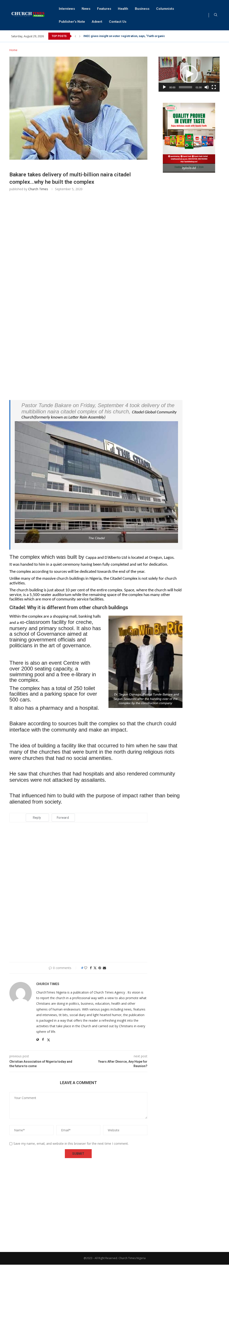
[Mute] (206, 87)
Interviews (67, 9)
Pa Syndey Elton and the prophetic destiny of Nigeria (119, 36)
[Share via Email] (104, 968)
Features (104, 9)
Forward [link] (63, 817)
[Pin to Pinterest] (99, 968)
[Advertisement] (78, 253)
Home (13, 50)
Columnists (165, 9)
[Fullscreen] (214, 87)
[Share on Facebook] (91, 968)
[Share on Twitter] (95, 968)
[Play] (164, 87)
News (86, 9)
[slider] (185, 87)
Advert (97, 22)
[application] (189, 74)
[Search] (215, 15)
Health (123, 9)
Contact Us (117, 22)
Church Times (38, 189)
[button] (75, 36)
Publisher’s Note (72, 22)
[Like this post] (85, 968)
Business (142, 9)
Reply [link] (37, 817)
